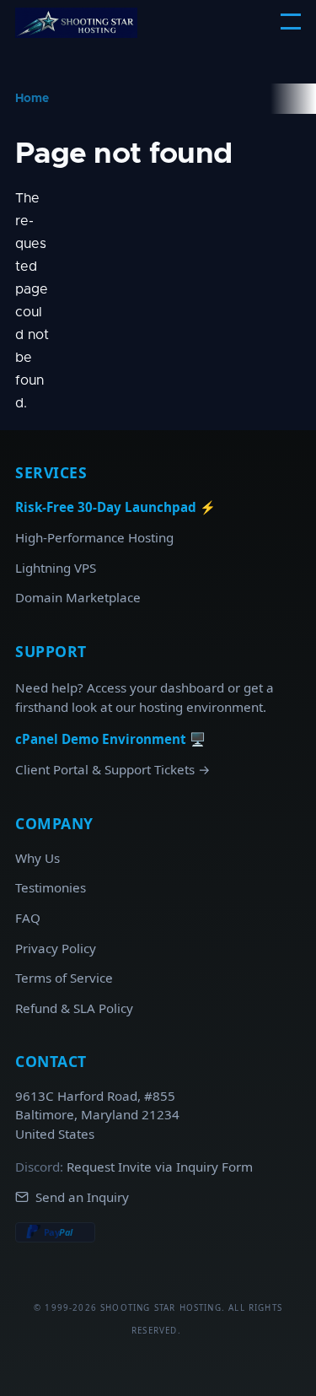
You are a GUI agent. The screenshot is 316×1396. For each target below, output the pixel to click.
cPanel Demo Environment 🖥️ (113, 738)
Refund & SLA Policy (74, 1008)
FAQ (27, 917)
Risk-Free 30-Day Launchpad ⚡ (118, 507)
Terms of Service (64, 977)
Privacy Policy (55, 948)
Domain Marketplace (78, 597)
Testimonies (50, 887)
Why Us (37, 857)
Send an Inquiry (83, 1196)
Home (32, 99)
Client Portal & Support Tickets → (114, 769)
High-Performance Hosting (94, 537)
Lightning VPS (55, 567)
